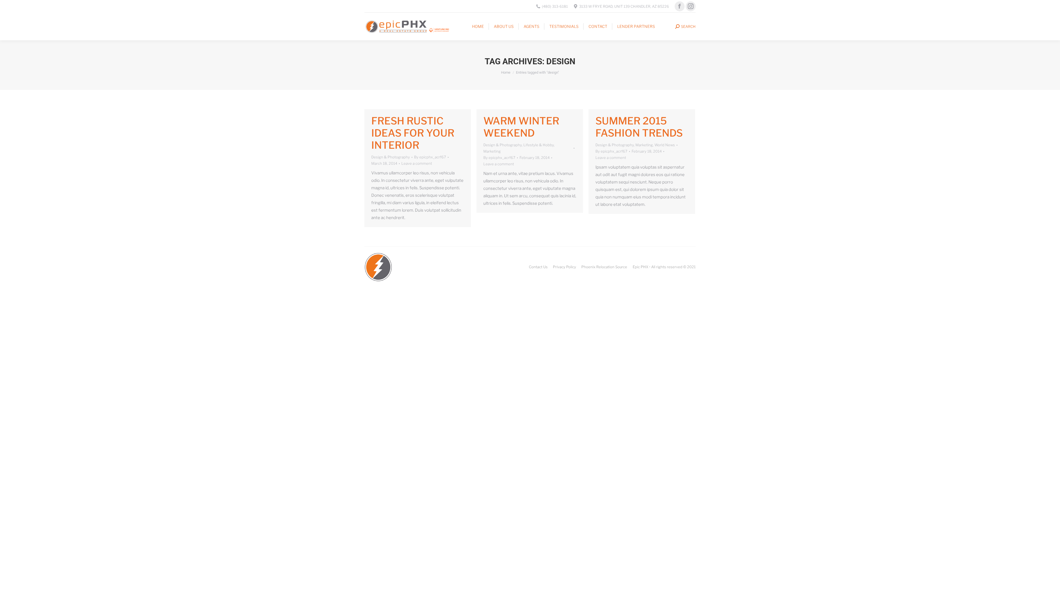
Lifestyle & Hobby (538, 145)
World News (664, 145)
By (430, 157)
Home (505, 72)
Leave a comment (416, 163)
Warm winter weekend (521, 127)
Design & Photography (390, 157)
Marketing (492, 151)
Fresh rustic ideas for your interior (412, 133)
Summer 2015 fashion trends (639, 127)
